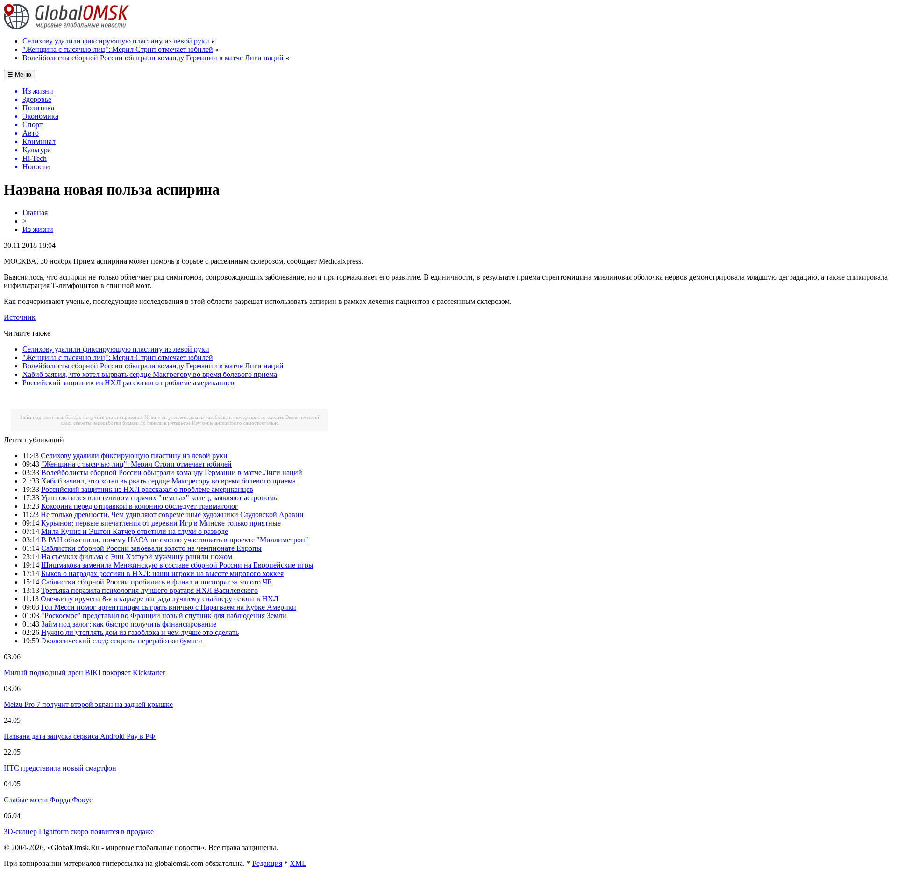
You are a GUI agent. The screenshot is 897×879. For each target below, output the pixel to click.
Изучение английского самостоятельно (235, 422)
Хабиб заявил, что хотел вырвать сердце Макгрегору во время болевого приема (149, 374)
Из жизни (37, 229)
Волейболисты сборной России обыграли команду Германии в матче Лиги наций (153, 58)
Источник (20, 317)
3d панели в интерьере (165, 422)
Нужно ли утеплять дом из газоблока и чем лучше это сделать (214, 417)
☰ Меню (19, 74)
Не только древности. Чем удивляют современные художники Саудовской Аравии (172, 515)
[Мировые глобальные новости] (66, 27)
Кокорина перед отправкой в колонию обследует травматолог (139, 506)
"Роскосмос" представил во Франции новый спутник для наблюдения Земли (163, 616)
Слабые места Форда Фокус (48, 800)
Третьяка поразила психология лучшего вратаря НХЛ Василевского (149, 590)
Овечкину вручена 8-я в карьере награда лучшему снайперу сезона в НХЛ (159, 599)
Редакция (267, 863)
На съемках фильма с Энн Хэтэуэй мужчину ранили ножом (136, 557)
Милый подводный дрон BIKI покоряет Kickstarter (84, 673)
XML (298, 863)
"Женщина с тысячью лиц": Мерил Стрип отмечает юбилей (117, 49)
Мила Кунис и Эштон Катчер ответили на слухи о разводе (134, 531)
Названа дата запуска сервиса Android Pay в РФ (80, 736)
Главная (35, 212)
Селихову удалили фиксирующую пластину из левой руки (115, 41)
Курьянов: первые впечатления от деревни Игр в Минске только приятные (161, 523)
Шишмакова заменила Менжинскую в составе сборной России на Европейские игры (177, 565)
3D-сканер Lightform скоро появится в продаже (79, 832)
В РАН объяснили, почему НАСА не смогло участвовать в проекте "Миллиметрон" (174, 540)
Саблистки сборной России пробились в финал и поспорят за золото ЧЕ (156, 582)
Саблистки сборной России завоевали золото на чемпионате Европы (151, 548)
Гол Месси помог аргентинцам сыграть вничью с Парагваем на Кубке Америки (168, 607)
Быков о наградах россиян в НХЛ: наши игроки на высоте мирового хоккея (162, 573)
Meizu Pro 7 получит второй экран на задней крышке (88, 704)
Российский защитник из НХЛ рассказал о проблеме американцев (128, 383)
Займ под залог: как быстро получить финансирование (81, 417)
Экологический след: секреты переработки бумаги (121, 641)
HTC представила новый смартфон (60, 768)
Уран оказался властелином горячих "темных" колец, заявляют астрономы (160, 498)
